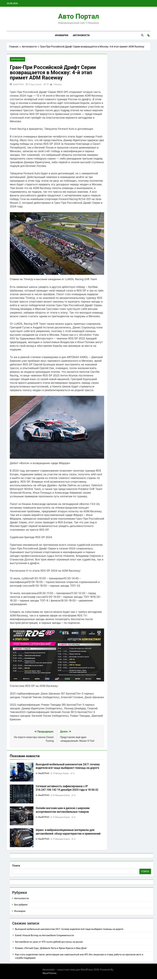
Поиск (16, 865)
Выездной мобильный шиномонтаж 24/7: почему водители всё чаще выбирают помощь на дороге (69, 929)
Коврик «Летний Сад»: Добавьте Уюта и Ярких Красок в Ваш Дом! (51, 948)
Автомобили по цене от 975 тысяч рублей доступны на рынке (49, 941)
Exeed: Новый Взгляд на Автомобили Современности (44, 935)
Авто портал (78, 16)
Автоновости (81, 35)
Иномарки (61, 35)
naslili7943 (18, 84)
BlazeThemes (49, 973)
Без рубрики (20, 904)
